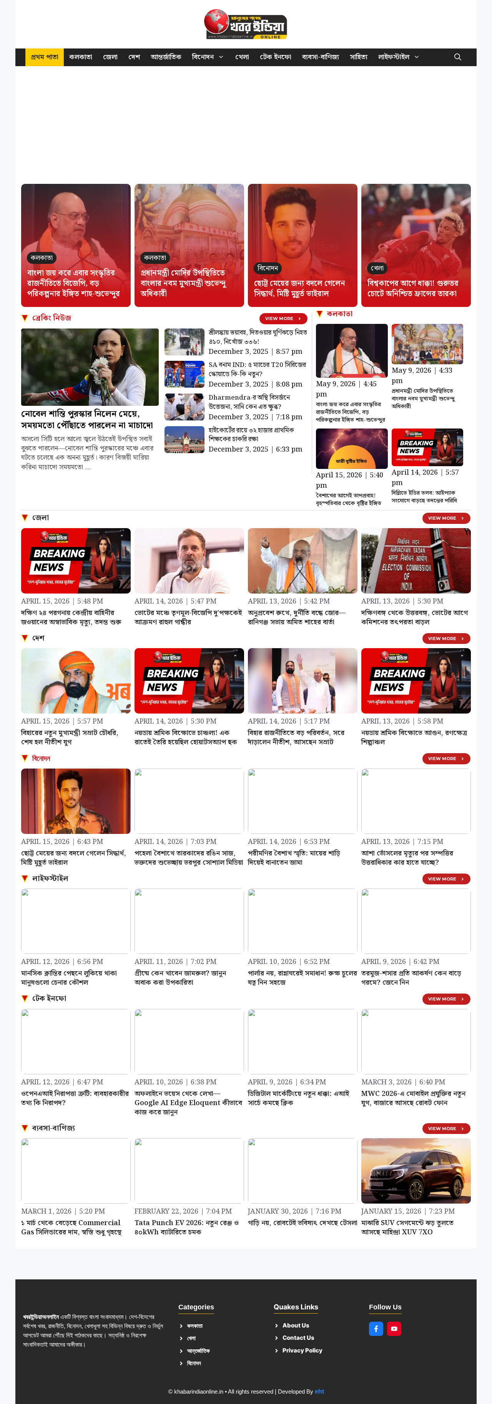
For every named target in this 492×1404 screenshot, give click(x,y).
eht (319, 1391)
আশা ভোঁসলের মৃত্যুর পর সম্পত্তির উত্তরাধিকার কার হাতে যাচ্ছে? (407, 858)
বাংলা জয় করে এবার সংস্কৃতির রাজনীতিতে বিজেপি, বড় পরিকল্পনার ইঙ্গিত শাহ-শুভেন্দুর (73, 283)
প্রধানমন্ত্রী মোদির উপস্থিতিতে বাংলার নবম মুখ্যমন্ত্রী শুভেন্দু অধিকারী (183, 283)
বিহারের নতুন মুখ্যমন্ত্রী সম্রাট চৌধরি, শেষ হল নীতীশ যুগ (69, 737)
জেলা (110, 57)
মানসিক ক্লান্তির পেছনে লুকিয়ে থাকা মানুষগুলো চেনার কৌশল (69, 978)
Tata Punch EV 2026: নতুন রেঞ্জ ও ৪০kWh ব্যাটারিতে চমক (187, 1227)
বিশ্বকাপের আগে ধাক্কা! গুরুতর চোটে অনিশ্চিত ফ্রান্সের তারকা (413, 288)
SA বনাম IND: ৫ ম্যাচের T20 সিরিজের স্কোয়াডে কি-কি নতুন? (257, 370)
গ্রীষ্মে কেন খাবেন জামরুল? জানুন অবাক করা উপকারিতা (180, 978)
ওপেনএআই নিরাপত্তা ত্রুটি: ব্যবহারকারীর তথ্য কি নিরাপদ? (75, 1098)
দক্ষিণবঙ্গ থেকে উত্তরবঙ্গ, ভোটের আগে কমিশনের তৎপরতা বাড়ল (414, 617)
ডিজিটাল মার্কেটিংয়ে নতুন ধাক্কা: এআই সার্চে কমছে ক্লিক (298, 1098)
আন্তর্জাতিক (166, 57)
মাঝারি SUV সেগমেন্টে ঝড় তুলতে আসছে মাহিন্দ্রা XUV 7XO (407, 1227)
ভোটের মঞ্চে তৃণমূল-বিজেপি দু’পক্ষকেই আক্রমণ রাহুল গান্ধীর (188, 617)
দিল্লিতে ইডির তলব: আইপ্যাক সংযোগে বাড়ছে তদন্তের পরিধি (424, 497)
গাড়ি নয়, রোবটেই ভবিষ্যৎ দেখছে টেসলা (302, 1223)
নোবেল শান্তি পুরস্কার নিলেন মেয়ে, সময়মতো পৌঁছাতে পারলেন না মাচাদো (87, 419)
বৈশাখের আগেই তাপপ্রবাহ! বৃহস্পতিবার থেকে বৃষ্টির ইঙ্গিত (348, 499)
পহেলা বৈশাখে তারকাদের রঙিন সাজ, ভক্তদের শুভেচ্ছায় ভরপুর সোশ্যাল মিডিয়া (189, 858)
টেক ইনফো (275, 57)
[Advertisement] (246, 129)
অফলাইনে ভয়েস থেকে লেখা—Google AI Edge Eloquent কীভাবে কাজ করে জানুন (188, 1103)
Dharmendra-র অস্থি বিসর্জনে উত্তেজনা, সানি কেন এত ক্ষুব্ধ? (249, 402)
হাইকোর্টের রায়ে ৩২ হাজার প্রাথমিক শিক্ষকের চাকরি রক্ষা (251, 435)
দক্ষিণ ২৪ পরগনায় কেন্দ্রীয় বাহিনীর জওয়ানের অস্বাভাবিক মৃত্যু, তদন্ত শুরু (71, 617)
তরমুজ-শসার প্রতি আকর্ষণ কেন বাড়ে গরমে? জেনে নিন (411, 978)
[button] (458, 57)
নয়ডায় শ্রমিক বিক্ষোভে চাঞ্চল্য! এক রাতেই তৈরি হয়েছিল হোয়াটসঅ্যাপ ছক (186, 737)
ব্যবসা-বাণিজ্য (320, 57)
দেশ (134, 57)
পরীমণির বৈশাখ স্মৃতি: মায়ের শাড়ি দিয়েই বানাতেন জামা (294, 858)
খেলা (242, 57)
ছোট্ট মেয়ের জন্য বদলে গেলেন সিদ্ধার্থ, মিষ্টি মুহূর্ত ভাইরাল (299, 288)
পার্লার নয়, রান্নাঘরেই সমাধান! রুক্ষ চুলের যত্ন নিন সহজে (302, 978)
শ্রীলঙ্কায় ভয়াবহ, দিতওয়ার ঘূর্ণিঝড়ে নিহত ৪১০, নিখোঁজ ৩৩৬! (258, 337)
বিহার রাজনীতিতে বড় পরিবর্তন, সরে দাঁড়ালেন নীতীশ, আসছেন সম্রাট (296, 737)
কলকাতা (80, 57)
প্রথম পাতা (44, 57)
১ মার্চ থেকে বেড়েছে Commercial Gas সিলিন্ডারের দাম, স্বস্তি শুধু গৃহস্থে (71, 1227)
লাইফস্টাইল (393, 57)
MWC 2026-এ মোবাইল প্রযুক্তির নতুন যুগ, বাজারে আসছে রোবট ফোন (413, 1098)
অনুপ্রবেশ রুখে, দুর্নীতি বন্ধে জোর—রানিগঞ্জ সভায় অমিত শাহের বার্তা (297, 617)
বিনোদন (203, 57)
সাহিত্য (358, 57)
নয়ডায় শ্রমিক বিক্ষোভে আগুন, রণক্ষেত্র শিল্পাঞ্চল (414, 737)
